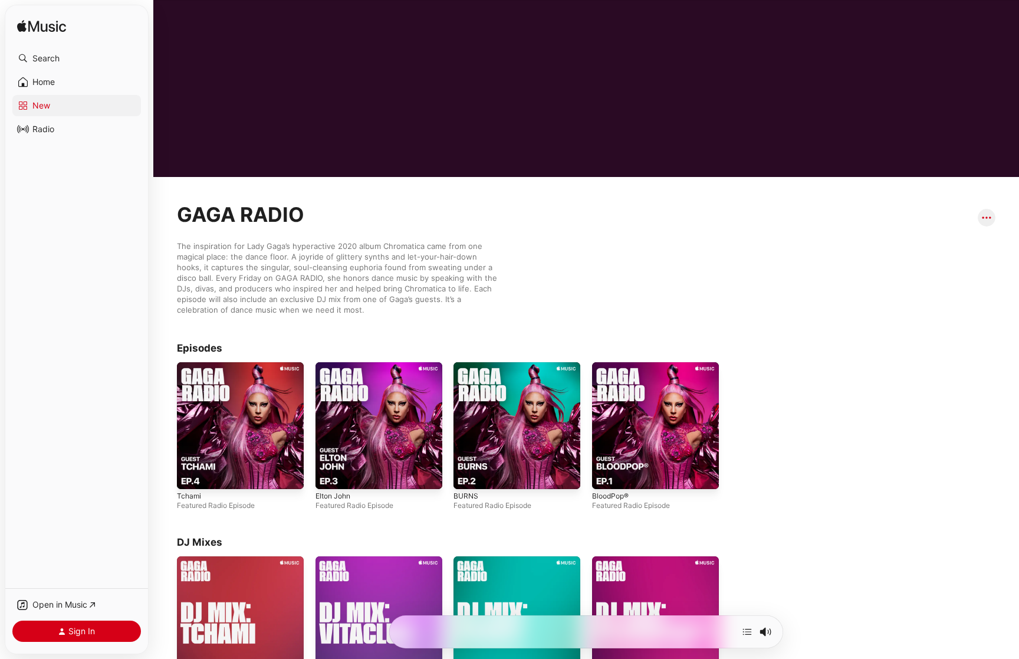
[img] (41, 27)
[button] (76, 58)
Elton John (332, 495)
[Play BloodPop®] (655, 425)
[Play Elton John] (378, 425)
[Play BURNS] (516, 425)
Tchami (189, 495)
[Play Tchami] (240, 425)
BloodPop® (610, 495)
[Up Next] (747, 632)
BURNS (465, 495)
